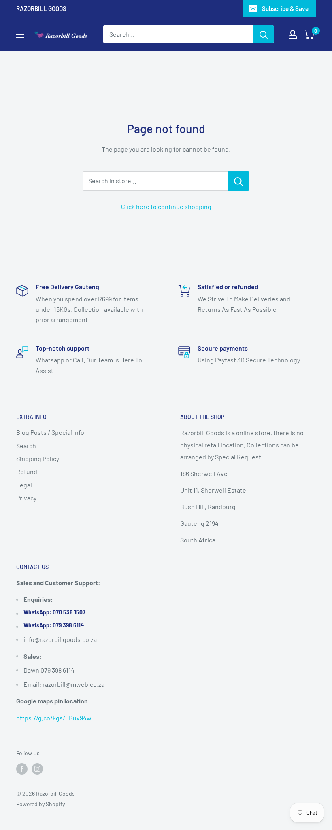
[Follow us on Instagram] (37, 769)
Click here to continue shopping (166, 206)
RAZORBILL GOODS (41, 8)
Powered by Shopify (40, 803)
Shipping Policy (37, 458)
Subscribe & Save (285, 8)
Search (26, 445)
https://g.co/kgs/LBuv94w (54, 718)
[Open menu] (20, 35)
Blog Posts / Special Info (50, 432)
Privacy (26, 498)
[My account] (293, 34)
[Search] (263, 34)
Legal (24, 485)
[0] (309, 34)
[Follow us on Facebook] (22, 769)
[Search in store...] (238, 181)
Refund (26, 471)
